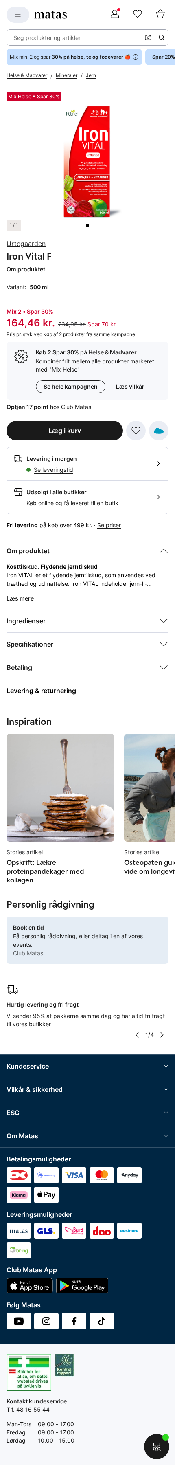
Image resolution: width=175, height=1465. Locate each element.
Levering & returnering (41, 690)
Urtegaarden (26, 244)
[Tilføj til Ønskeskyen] (158, 430)
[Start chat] (156, 1446)
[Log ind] (115, 14)
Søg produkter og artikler (47, 37)
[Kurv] (160, 14)
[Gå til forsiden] (50, 15)
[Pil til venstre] (137, 1034)
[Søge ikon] (161, 37)
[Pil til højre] (161, 1034)
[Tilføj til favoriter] (136, 430)
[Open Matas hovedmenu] (18, 15)
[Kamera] (148, 37)
